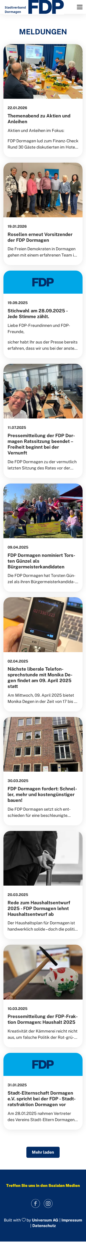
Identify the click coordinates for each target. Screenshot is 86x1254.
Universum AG (45, 1220)
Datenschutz (44, 1226)
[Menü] (80, 7)
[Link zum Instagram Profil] (48, 1203)
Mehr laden (43, 1152)
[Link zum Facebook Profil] (36, 1203)
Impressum (71, 1220)
